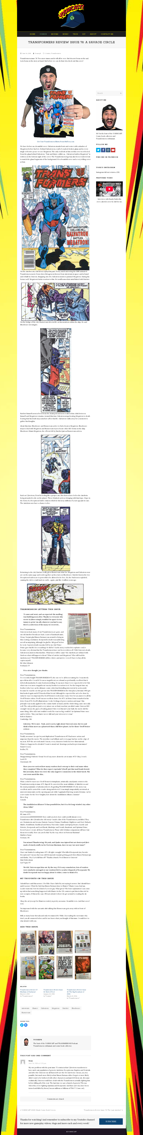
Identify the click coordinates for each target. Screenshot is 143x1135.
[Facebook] (103, 150)
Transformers (56, 53)
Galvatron (45, 1008)
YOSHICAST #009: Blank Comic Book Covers (38, 1110)
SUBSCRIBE (111, 1121)
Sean (31, 1061)
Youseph (38, 53)
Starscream (26, 1013)
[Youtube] (113, 150)
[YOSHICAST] (72, 15)
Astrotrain (25, 1008)
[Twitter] (98, 150)
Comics (47, 53)
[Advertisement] (110, 72)
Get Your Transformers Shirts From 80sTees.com (55, 142)
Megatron (55, 1008)
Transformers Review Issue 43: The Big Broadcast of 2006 (76, 992)
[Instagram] (108, 150)
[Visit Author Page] (26, 1042)
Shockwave (76, 1008)
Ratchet (65, 1008)
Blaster (35, 1008)
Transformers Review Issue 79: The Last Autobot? (102, 1110)
